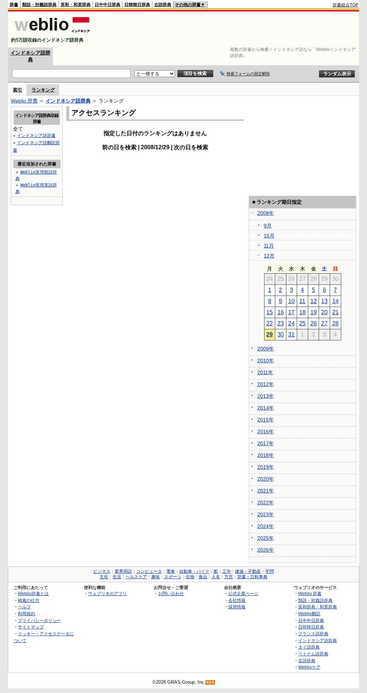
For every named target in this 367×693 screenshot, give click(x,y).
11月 (269, 246)
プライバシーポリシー (39, 620)
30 (280, 334)
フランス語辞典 (313, 633)
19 (313, 312)
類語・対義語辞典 (39, 5)
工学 (226, 571)
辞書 (14, 5)
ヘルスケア (136, 577)
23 (280, 323)
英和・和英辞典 (76, 5)
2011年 (265, 372)
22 (269, 323)
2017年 (265, 443)
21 (335, 312)
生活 (117, 577)
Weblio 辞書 (24, 101)
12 (313, 301)
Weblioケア (309, 667)
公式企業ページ (243, 593)
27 (324, 323)
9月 (268, 225)
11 (302, 301)
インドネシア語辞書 (36, 135)
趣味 (155, 577)
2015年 (265, 420)
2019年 (265, 467)
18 (302, 312)
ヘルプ (24, 606)
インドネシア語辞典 (68, 101)
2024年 (265, 526)
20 (324, 312)
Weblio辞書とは (33, 593)
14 (335, 301)
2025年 (265, 538)
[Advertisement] (227, 29)
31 (291, 334)
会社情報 (237, 600)
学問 (269, 571)
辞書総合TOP (345, 5)
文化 (104, 577)
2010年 (265, 360)
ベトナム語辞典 (313, 653)
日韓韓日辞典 (137, 5)
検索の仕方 (28, 600)
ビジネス (101, 571)
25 (302, 323)
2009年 (265, 349)
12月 (269, 256)
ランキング (43, 90)
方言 (228, 577)
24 (291, 323)
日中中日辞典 (107, 5)
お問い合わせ (171, 593)
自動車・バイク (194, 571)
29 (269, 334)
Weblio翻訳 (309, 613)
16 (280, 312)
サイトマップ (31, 626)
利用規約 (26, 613)
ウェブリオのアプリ (107, 593)
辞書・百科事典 (252, 577)
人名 (215, 577)
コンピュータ (149, 571)
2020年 (265, 479)
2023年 (265, 514)
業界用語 (123, 571)
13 (324, 301)
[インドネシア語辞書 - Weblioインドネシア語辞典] (51, 34)
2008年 (265, 213)
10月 (269, 236)
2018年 (265, 455)
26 (313, 323)
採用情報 (237, 606)
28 (335, 323)
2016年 (265, 431)
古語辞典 (162, 5)
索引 (17, 90)
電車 (170, 571)
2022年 (265, 502)
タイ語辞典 (309, 647)
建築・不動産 (248, 571)
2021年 (265, 491)
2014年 (265, 408)
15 (269, 312)
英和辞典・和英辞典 (317, 606)
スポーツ (172, 577)
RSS (210, 682)
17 (291, 312)
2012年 (265, 384)
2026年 (265, 550)
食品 (203, 577)
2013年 (265, 396)
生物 (190, 577)
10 (291, 301)
